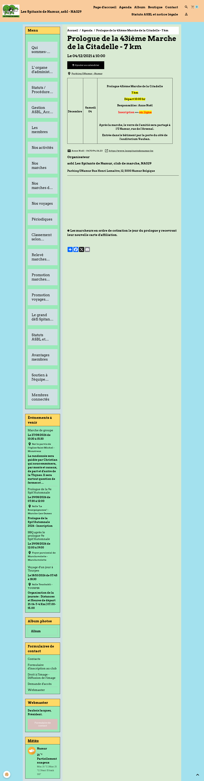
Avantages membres (40, 357)
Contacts (34, 658)
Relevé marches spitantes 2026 (39, 257)
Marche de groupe (40, 430)
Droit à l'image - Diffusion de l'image (41, 676)
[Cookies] (6, 774)
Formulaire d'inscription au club (42, 666)
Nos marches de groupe (41, 185)
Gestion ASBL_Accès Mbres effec (42, 110)
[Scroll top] (198, 775)
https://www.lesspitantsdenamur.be (131, 150)
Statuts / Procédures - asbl (42, 89)
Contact (171, 7)
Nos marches (39, 165)
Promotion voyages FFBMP (41, 297)
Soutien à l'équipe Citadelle (39, 377)
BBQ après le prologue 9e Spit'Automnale (39, 536)
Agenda (125, 7)
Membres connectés (40, 397)
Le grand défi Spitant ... (41, 317)
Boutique (155, 7)
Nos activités (42, 148)
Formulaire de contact (43, 724)
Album (139, 7)
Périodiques (42, 219)
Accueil (72, 30)
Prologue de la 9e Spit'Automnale (39, 490)
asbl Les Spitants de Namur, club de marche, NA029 (109, 163)
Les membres (40, 130)
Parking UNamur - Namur (87, 73)
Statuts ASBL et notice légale (154, 14)
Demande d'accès (40, 683)
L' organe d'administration (42, 69)
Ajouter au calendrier (86, 65)
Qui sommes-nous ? (39, 50)
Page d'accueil (105, 7)
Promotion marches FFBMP (41, 277)
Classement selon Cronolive (42, 237)
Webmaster (36, 690)
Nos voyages (42, 203)
